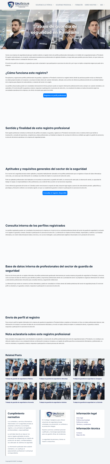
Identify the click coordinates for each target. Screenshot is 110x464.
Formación (79, 5)
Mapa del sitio (80, 435)
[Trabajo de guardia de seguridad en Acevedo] (21, 391)
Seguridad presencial (63, 5)
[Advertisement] (53, 110)
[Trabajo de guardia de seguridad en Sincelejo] (55, 367)
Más (101, 5)
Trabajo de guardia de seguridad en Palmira (19, 379)
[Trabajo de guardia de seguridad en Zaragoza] (89, 367)
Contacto (79, 433)
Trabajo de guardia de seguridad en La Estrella (87, 402)
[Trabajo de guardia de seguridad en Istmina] (55, 391)
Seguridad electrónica (44, 5)
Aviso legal (79, 418)
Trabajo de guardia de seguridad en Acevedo (19, 402)
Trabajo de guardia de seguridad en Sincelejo (53, 379)
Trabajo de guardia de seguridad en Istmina (53, 402)
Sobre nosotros (90, 5)
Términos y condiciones (83, 424)
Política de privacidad (83, 420)
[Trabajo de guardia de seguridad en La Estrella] (89, 391)
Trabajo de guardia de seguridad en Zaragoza (87, 379)
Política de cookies (82, 422)
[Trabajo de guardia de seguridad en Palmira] (21, 367)
